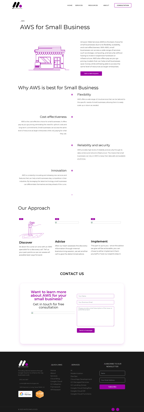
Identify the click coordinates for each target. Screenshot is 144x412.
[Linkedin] (113, 409)
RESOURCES (93, 5)
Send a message (85, 330)
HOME (69, 5)
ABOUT (106, 5)
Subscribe (112, 387)
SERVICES (79, 5)
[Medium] (117, 409)
